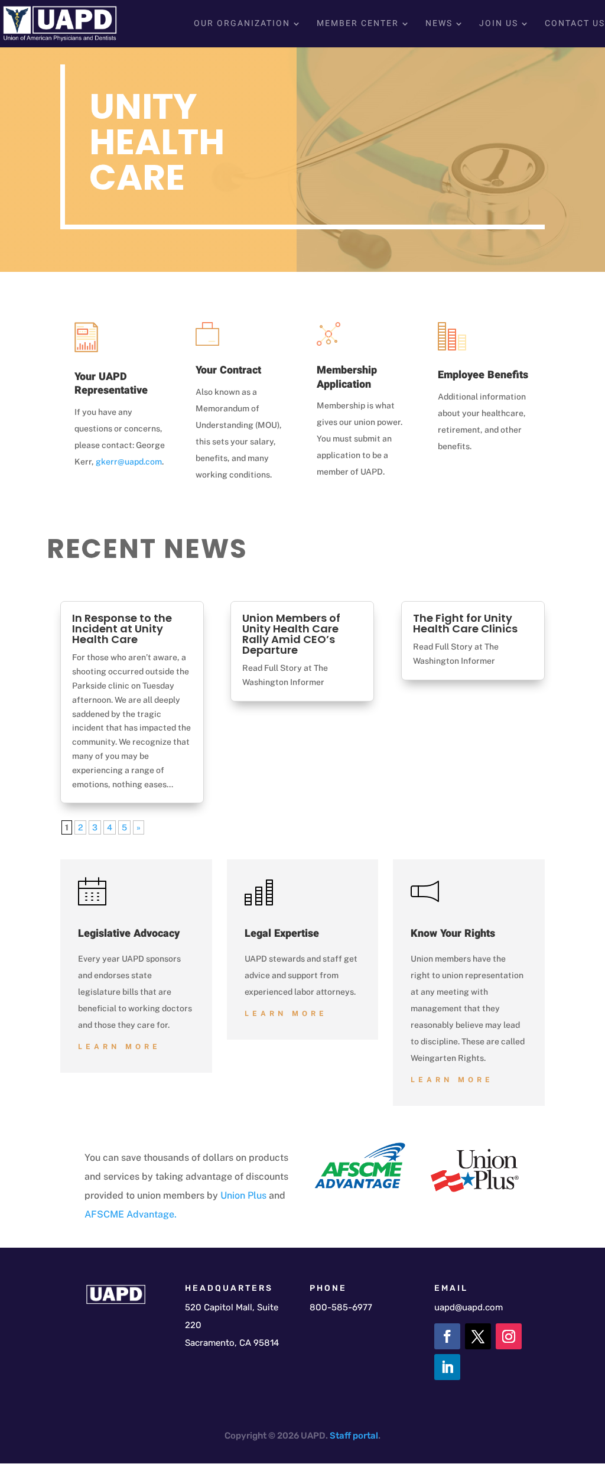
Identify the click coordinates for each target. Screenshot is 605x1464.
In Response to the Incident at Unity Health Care (122, 629)
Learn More (119, 1047)
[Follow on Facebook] (447, 1336)
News (439, 25)
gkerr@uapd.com (129, 461)
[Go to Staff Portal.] (352, 1435)
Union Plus (243, 1195)
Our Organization (242, 25)
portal (365, 1435)
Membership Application (347, 377)
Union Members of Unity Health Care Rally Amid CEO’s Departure (291, 634)
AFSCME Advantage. (130, 1214)
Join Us (498, 25)
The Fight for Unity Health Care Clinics (465, 623)
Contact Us (575, 25)
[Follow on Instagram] (509, 1336)
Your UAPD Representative (111, 383)
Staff (340, 1435)
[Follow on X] (478, 1336)
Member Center (358, 25)
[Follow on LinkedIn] (447, 1367)
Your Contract (228, 370)
